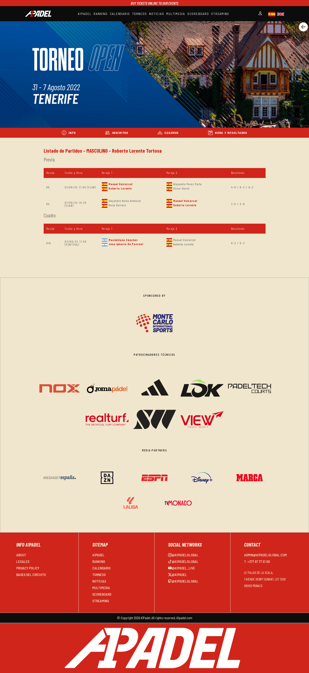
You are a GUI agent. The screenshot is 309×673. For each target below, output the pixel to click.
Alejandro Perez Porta (187, 184)
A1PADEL (84, 14)
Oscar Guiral (181, 188)
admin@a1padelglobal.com (265, 555)
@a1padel (179, 574)
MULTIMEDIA (175, 14)
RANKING (100, 14)
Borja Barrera (117, 205)
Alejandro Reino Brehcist (125, 201)
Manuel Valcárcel (121, 184)
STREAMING (220, 14)
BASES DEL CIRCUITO (31, 574)
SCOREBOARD (198, 14)
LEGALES (22, 561)
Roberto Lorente (120, 188)
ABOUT (21, 555)
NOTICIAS (156, 14)
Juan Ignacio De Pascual (126, 244)
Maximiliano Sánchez (123, 240)
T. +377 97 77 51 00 (257, 561)
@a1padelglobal (185, 555)
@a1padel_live (183, 568)
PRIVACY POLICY (27, 568)
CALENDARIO (120, 14)
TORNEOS (139, 14)
